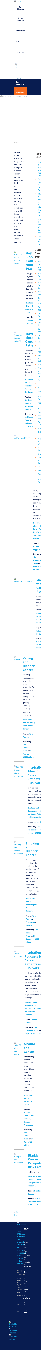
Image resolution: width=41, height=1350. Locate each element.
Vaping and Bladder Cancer (29, 664)
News (17, 41)
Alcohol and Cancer (29, 1048)
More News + (20, 1233)
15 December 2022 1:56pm (32, 939)
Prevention (30, 922)
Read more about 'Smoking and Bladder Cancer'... (31, 904)
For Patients (20, 30)
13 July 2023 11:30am (30, 423)
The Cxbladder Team (31, 417)
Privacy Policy (19, 1271)
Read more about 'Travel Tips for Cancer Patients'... (31, 385)
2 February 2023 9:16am (28, 754)
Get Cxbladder (20, 91)
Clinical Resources (20, 19)
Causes (29, 925)
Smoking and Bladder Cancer (32, 849)
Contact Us (20, 52)
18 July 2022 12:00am (28, 1142)
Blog (21, 145)
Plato (20, 1289)
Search (19, 78)
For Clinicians (20, 8)
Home (16, 142)
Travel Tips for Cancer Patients (31, 339)
